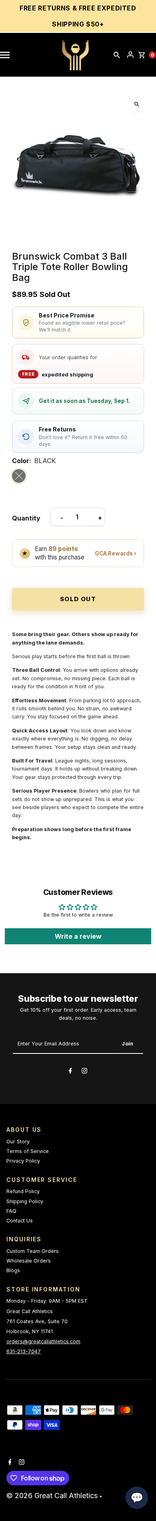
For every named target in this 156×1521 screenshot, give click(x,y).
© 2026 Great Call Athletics (53, 1495)
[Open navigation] (9, 55)
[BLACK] (19, 476)
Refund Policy (23, 1191)
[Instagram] (84, 1072)
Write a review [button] (78, 936)
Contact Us (19, 1221)
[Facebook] (70, 1072)
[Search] (117, 55)
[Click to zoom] (137, 104)
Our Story (18, 1142)
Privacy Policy (23, 1161)
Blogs (13, 1270)
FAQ (11, 1211)
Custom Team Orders (32, 1251)
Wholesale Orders (28, 1261)
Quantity (26, 518)
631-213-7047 (23, 1351)
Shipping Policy (24, 1201)
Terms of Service (27, 1151)
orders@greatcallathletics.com (43, 1341)
